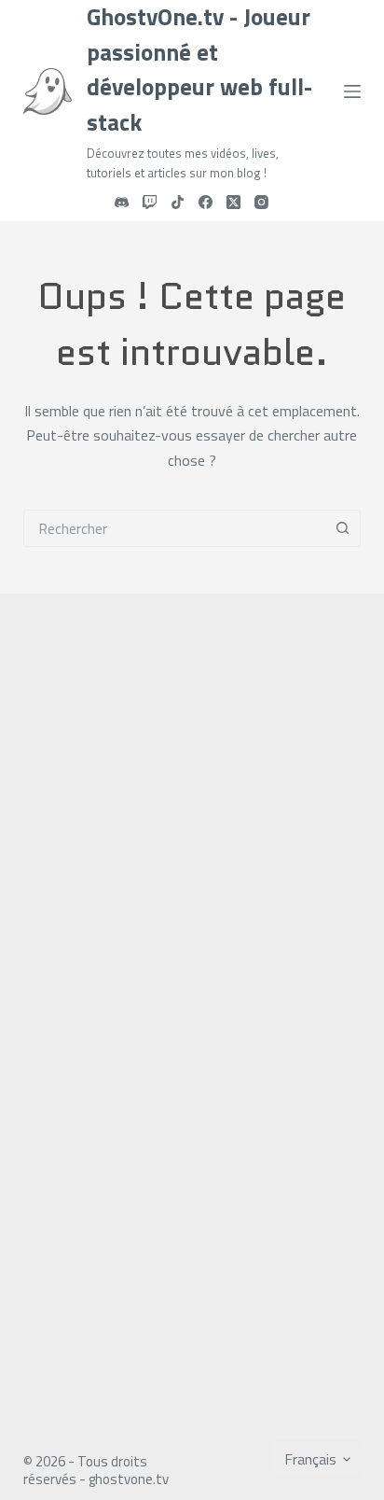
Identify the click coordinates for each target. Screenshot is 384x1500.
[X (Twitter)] (233, 202)
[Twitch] (150, 202)
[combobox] (174, 528)
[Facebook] (206, 202)
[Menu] (352, 91)
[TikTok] (178, 202)
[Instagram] (261, 202)
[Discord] (122, 202)
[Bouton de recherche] (342, 528)
